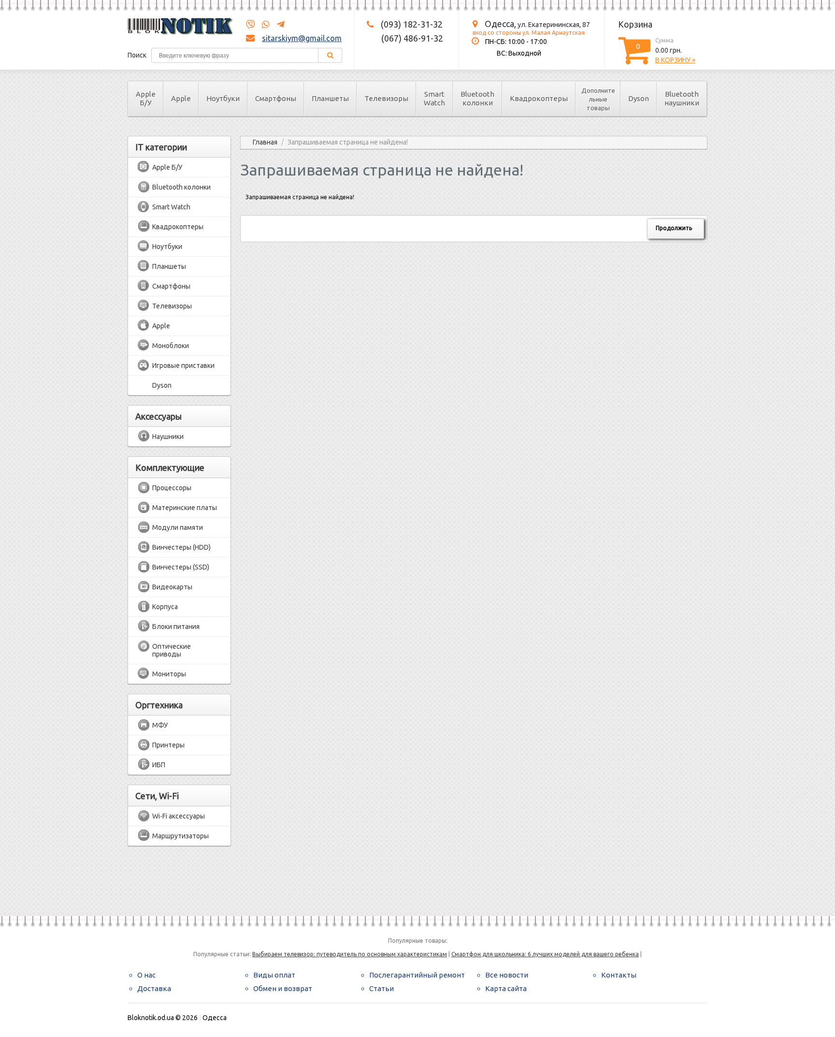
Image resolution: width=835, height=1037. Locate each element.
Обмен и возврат (282, 988)
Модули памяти (177, 527)
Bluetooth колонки (477, 98)
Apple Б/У (146, 98)
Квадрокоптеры (539, 98)
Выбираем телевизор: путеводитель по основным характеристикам (349, 954)
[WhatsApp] (263, 24)
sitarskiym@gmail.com (302, 38)
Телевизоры (386, 98)
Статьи (381, 988)
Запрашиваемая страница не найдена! (348, 142)
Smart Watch (434, 98)
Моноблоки (170, 346)
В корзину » (675, 60)
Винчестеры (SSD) (180, 567)
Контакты (618, 975)
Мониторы (169, 674)
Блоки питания (176, 626)
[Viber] (250, 24)
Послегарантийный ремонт (417, 975)
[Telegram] (278, 24)
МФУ (160, 725)
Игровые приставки (183, 365)
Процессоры (171, 488)
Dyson (638, 98)
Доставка (154, 988)
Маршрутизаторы (180, 836)
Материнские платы (184, 507)
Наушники (168, 436)
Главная (265, 142)
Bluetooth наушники (681, 98)
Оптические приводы (171, 650)
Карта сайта (506, 988)
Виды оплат (274, 975)
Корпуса (165, 607)
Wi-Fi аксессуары (178, 816)
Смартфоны (275, 98)
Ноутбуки (223, 98)
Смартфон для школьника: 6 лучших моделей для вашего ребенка (545, 954)
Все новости (506, 975)
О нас (146, 975)
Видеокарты (172, 587)
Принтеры (168, 745)
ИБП (158, 765)
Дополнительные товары (598, 99)
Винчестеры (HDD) (181, 547)
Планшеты (330, 98)
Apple (181, 98)
